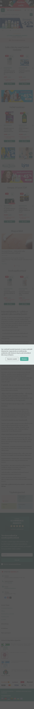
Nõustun (24, 359)
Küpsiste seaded (12, 359)
